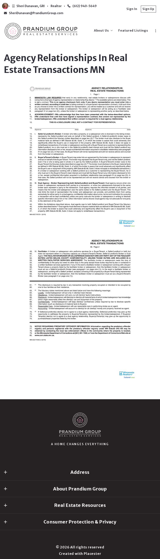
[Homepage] (41, 30)
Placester (92, 554)
